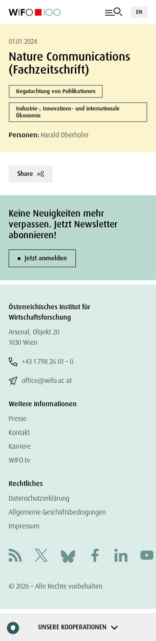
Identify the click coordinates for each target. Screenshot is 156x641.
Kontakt (19, 432)
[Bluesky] (68, 555)
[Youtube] (146, 556)
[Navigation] (113, 12)
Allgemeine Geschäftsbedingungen (57, 512)
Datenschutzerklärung (39, 498)
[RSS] (15, 556)
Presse (17, 418)
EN (139, 12)
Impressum (24, 526)
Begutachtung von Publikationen (55, 91)
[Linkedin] (120, 556)
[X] (41, 556)
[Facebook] (94, 556)
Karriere (20, 446)
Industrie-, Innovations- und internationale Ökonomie (68, 112)
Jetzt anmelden (46, 258)
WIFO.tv (19, 460)
